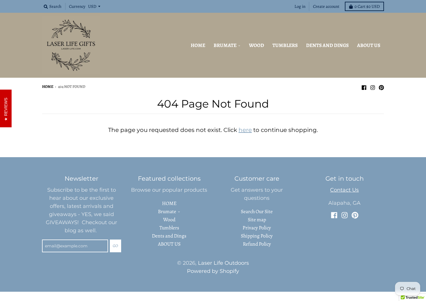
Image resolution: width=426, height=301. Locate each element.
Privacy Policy (257, 227)
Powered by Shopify (213, 271)
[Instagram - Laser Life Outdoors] (372, 86)
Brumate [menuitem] (225, 45)
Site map (257, 219)
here (245, 129)
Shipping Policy (257, 235)
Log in (299, 6)
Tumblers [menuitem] (285, 45)
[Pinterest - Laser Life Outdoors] (381, 86)
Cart (367, 6)
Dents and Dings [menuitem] (327, 45)
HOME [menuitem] (198, 45)
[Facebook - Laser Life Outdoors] (364, 86)
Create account (326, 6)
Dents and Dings (169, 235)
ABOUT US (169, 243)
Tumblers (169, 227)
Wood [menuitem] (256, 45)
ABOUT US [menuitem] (368, 45)
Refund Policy (257, 243)
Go (115, 246)
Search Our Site (257, 211)
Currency (77, 6)
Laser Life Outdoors (223, 263)
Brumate (167, 211)
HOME (169, 203)
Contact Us (344, 190)
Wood (169, 219)
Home (47, 86)
